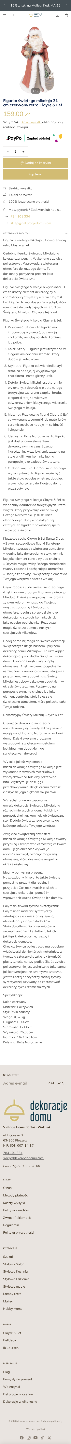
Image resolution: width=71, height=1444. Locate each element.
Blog (6, 1372)
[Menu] (4, 15)
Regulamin (11, 1225)
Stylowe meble (14, 1286)
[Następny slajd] (66, 5)
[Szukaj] (13, 15)
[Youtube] (35, 1437)
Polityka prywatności (18, 1232)
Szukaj (8, 1257)
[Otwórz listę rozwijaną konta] (57, 15)
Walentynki (11, 1387)
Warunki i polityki (35, 1429)
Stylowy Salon (13, 1264)
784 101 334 (20, 216)
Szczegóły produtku (16, 233)
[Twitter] (49, 1437)
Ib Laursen (11, 1348)
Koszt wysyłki (31, 122)
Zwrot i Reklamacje (17, 1218)
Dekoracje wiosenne (18, 1394)
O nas (7, 1188)
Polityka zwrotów (16, 1210)
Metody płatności (16, 1195)
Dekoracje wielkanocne (20, 1401)
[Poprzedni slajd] (4, 5)
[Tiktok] (42, 1437)
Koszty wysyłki (14, 1203)
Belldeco (9, 1340)
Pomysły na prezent (17, 1379)
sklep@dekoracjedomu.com (31, 223)
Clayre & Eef (12, 1333)
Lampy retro (12, 1294)
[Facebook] (21, 1437)
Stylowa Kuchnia (15, 1271)
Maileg (8, 1301)
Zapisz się (58, 1083)
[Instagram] (28, 1437)
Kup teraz (35, 174)
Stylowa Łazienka (16, 1279)
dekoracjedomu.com (28, 1420)
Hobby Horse (12, 1309)
